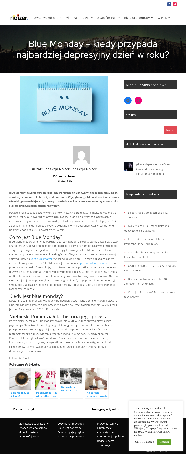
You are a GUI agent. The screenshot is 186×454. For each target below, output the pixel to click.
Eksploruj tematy (137, 18)
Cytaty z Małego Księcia (33, 428)
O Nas (162, 18)
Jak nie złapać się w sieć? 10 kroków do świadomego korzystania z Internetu (153, 169)
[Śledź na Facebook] (169, 4)
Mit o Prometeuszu (30, 432)
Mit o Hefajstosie (29, 436)
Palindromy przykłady (71, 436)
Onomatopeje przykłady (72, 432)
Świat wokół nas (46, 18)
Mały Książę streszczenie (34, 423)
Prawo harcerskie (107, 423)
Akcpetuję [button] (164, 441)
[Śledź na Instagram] (175, 4)
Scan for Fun (107, 18)
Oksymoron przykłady (71, 423)
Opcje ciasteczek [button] (144, 441)
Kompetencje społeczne (111, 436)
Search (170, 130)
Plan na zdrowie (78, 18)
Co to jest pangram (69, 428)
